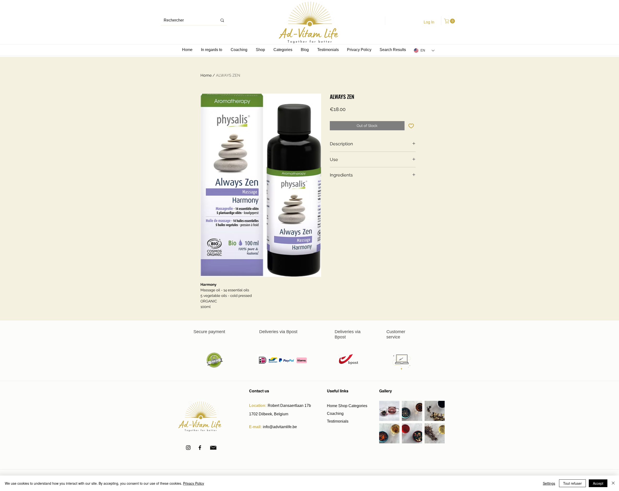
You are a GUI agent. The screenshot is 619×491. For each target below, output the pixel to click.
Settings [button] (549, 483)
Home (206, 75)
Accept (598, 483)
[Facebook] (200, 448)
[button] (450, 21)
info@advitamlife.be (280, 427)
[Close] (613, 483)
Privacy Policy (193, 483)
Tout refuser (572, 483)
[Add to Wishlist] (411, 126)
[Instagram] (188, 448)
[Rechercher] (222, 20)
